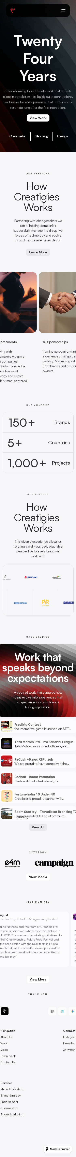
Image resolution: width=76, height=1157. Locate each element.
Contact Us (7, 1062)
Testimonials (8, 1056)
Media (4, 1049)
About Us (6, 1037)
